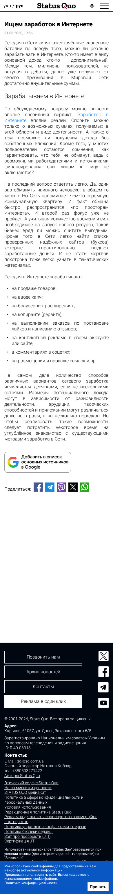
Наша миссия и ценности (28, 787)
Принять (98, 886)
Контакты (15, 755)
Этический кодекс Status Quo (31, 782)
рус (19, 5)
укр (7, 5)
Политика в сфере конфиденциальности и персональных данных (43, 800)
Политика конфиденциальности (30, 883)
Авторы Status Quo (22, 775)
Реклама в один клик (43, 701)
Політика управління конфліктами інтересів (45, 826)
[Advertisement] (56, 557)
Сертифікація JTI (20, 841)
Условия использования (27, 807)
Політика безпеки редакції (28, 831)
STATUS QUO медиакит (25, 792)
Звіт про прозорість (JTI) (27, 836)
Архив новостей (43, 671)
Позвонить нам (43, 657)
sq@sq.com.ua (30, 761)
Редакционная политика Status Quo (38, 812)
